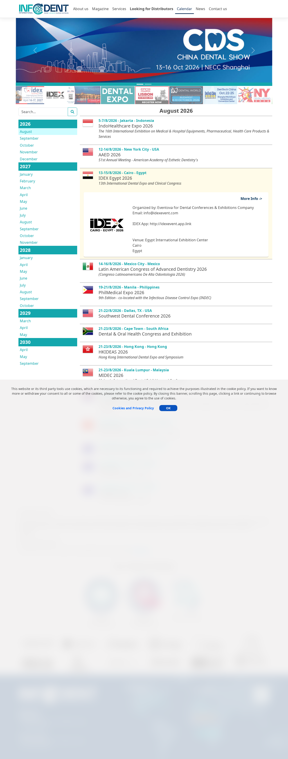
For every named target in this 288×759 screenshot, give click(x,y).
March (25, 187)
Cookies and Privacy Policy (133, 408)
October (27, 145)
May (23, 201)
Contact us (218, 8)
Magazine (100, 8)
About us (80, 8)
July (23, 215)
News (200, 8)
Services (119, 8)
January (26, 174)
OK (168, 408)
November (29, 152)
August (26, 131)
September (29, 138)
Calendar (184, 8)
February (27, 181)
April (24, 194)
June (23, 208)
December (29, 159)
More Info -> (253, 198)
